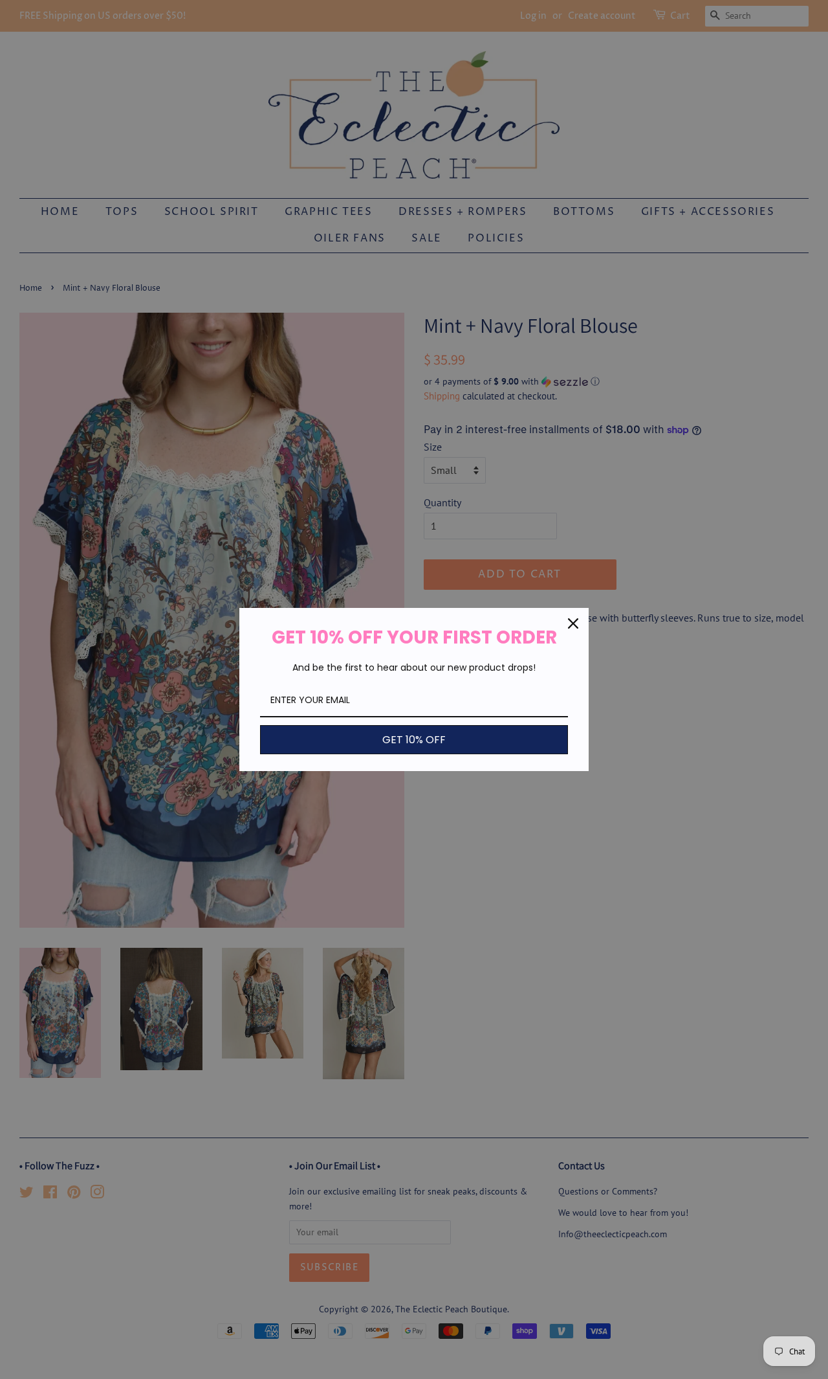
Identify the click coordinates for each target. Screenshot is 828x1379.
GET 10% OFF (414, 739)
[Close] (573, 623)
